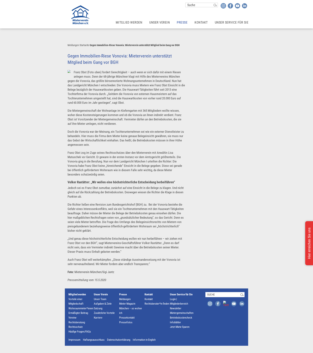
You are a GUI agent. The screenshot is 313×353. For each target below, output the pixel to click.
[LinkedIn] (244, 5)
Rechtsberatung (76, 322)
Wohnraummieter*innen (80, 308)
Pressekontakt (127, 317)
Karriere (98, 317)
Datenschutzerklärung (118, 339)
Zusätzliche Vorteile (104, 313)
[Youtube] (237, 5)
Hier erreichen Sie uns (309, 243)
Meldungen (73, 45)
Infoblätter (175, 322)
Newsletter (175, 308)
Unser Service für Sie (232, 22)
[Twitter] (226, 303)
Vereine (72, 317)
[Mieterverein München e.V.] (80, 14)
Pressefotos (125, 322)
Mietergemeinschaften (181, 313)
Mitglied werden (129, 22)
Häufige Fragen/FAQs (79, 331)
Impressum (74, 339)
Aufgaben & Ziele (103, 303)
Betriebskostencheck (181, 317)
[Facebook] (230, 5)
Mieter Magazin (127, 303)
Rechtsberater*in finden (157, 303)
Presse (182, 22)
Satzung (98, 308)
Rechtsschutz (75, 327)
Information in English (144, 339)
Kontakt (201, 22)
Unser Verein (159, 22)
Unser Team (100, 299)
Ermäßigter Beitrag (78, 313)
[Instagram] (223, 5)
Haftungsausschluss (94, 339)
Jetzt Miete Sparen (179, 327)
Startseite (84, 45)
